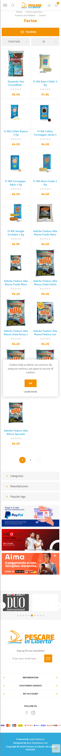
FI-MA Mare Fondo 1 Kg (45, 183)
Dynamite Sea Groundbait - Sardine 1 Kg (16, 85)
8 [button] (37, 615)
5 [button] (28, 615)
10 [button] (43, 615)
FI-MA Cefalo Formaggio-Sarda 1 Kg (45, 135)
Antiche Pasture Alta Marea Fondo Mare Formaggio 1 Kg (16, 284)
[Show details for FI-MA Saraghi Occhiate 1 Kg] (16, 213)
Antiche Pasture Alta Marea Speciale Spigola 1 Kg (16, 434)
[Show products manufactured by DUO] (16, 602)
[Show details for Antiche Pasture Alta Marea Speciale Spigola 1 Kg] (16, 413)
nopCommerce (37, 739)
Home (19, 11)
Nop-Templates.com (37, 742)
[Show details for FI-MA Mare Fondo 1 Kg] (45, 163)
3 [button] (23, 615)
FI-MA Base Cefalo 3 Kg (45, 83)
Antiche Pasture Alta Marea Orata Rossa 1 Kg (16, 334)
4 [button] (25, 615)
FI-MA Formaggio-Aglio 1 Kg (15, 183)
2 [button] (20, 615)
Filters (31, 32)
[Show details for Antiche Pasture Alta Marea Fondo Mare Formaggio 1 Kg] (16, 263)
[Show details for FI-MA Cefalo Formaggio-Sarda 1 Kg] (45, 113)
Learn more (30, 391)
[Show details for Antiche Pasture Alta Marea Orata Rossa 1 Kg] (16, 313)
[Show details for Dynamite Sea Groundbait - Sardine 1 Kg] (16, 63)
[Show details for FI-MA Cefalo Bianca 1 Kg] (16, 113)
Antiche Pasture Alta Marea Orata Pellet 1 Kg (45, 284)
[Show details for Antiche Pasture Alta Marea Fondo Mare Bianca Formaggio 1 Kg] (45, 213)
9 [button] (40, 615)
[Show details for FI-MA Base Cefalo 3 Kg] (45, 63)
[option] (15, 602)
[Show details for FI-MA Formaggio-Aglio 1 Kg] (16, 163)
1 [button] (17, 615)
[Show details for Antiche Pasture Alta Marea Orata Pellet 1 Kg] (45, 263)
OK (30, 383)
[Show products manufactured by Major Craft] (45, 602)
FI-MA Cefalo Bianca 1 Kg (16, 133)
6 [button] (32, 615)
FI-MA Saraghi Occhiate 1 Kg (16, 233)
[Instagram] (33, 712)
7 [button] (35, 615)
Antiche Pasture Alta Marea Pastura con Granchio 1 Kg (45, 334)
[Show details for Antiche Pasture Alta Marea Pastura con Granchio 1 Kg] (45, 313)
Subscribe (48, 658)
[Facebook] (26, 712)
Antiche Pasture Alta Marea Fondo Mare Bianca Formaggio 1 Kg (45, 236)
